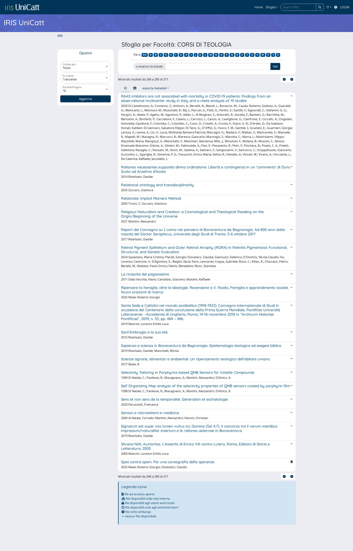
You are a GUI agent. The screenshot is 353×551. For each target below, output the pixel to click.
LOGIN (344, 7)
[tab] (125, 88)
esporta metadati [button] (154, 88)
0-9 (144, 54)
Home (258, 7)
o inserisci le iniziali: (149, 66)
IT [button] (328, 7)
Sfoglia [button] (270, 7)
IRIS (60, 36)
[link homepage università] (22, 7)
